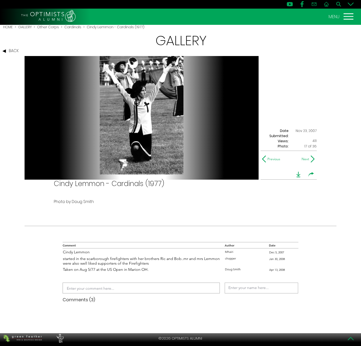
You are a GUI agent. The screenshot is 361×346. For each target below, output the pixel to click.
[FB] (302, 4)
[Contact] (314, 4)
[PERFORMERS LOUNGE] (59, 338)
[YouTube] (290, 4)
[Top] (351, 338)
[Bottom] (351, 4)
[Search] (338, 4)
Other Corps (48, 27)
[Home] (326, 4)
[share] (311, 174)
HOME (8, 27)
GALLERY (25, 27)
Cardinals (72, 27)
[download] (298, 174)
